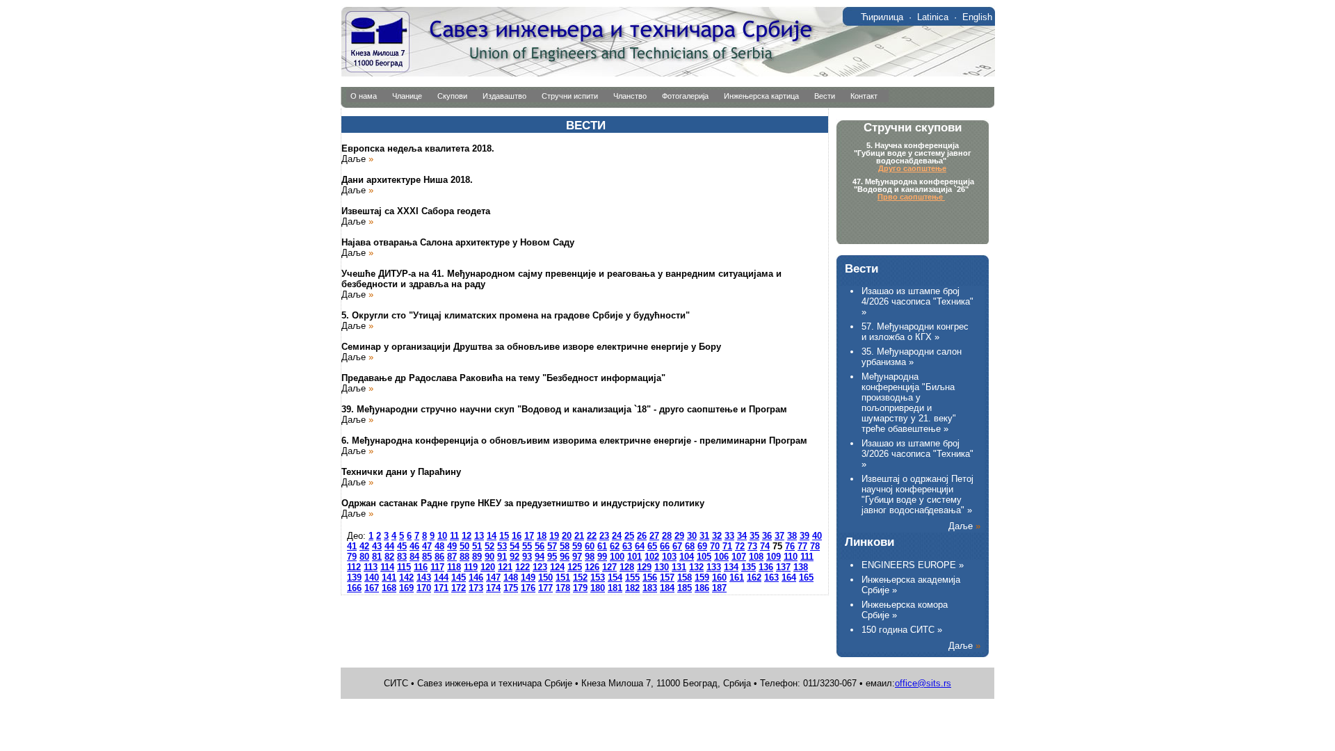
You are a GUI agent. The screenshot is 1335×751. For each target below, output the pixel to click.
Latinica (932, 17)
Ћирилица (882, 17)
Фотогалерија (685, 96)
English (977, 17)
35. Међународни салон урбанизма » (911, 356)
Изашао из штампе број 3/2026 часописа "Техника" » (917, 453)
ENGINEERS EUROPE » (912, 565)
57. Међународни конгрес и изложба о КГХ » (915, 331)
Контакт (863, 96)
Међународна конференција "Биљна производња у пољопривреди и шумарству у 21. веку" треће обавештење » (908, 402)
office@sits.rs (923, 683)
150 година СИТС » (901, 629)
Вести (824, 96)
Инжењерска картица (761, 96)
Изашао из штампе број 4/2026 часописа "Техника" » (917, 301)
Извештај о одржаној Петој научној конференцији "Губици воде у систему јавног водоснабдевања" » (917, 494)
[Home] (668, 73)
